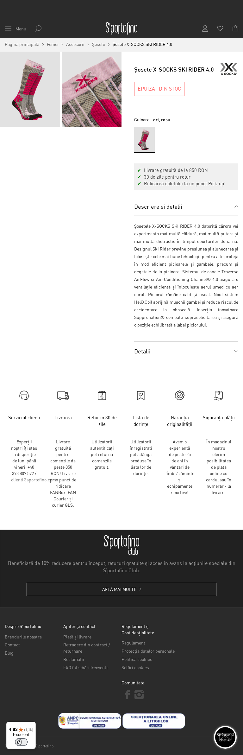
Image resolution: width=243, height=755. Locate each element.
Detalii (142, 351)
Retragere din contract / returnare (86, 648)
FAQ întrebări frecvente (86, 667)
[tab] (186, 206)
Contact (12, 644)
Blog (9, 653)
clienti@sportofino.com (33, 479)
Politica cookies (137, 659)
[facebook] (127, 694)
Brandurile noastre (23, 636)
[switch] (21, 742)
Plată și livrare (77, 636)
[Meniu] (32, 725)
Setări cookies (135, 667)
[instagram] (139, 694)
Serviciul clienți (24, 417)
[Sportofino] (121, 28)
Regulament (133, 642)
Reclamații (73, 659)
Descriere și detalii (158, 206)
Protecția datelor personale (148, 651)
